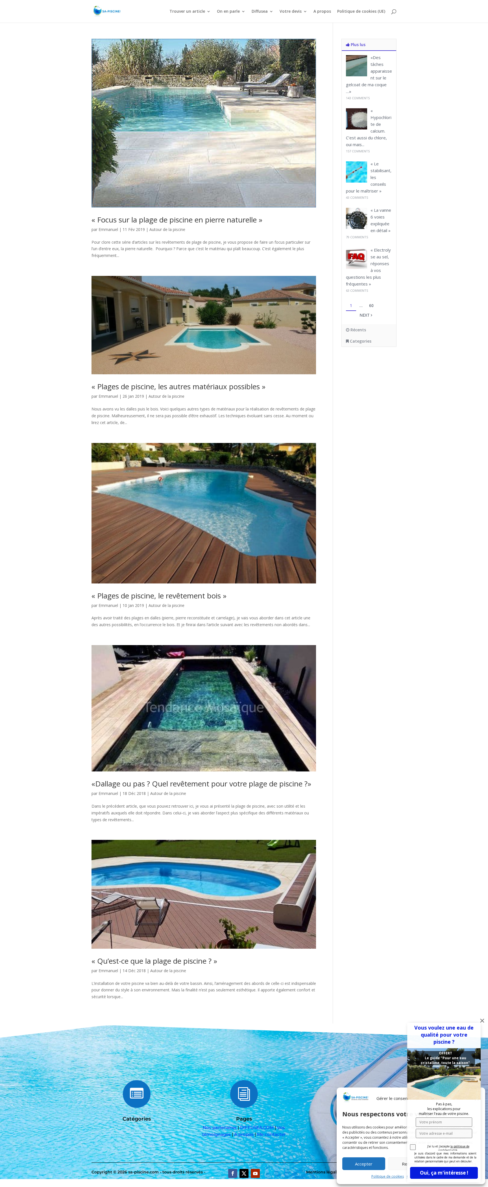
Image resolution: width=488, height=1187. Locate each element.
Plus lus (357, 44)
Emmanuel (108, 229)
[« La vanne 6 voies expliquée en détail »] (356, 227)
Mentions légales (323, 1172)
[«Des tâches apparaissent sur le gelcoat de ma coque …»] (356, 74)
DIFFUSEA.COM (257, 1127)
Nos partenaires (220, 1127)
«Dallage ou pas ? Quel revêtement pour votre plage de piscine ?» (201, 784)
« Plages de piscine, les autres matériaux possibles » (178, 386)
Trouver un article (187, 11)
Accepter (363, 1164)
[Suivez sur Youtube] (255, 1173)
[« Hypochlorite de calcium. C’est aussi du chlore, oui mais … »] (356, 128)
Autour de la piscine (167, 229)
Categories (360, 341)
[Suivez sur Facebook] (232, 1173)
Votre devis (291, 11)
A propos (322, 11)
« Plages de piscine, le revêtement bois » (158, 596)
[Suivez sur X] (244, 1173)
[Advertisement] (381, 397)
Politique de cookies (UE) (361, 11)
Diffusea (260, 11)
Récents (357, 329)
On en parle (228, 11)
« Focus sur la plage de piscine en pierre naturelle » (176, 220)
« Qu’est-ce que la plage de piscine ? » (154, 961)
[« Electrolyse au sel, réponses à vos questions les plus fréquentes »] (356, 267)
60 (371, 305)
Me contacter (271, 1134)
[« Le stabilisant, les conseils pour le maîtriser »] (356, 181)
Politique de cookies (387, 1176)
